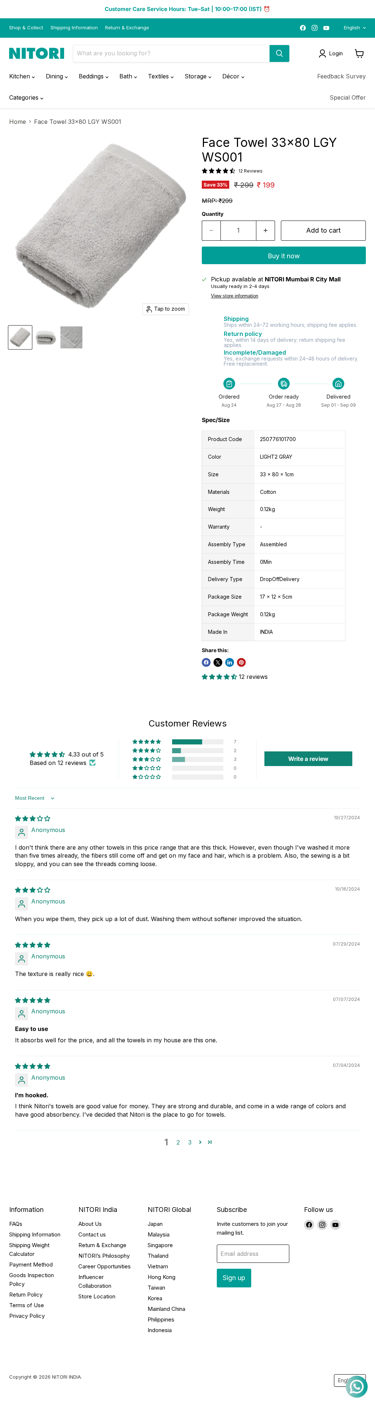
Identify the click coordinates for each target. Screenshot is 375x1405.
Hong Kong (161, 1276)
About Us (90, 1223)
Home (17, 121)
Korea (155, 1298)
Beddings (92, 76)
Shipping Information (74, 27)
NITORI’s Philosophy (104, 1255)
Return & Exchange (127, 27)
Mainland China (166, 1308)
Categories (24, 97)
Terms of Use (26, 1305)
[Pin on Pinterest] (241, 662)
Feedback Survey (341, 76)
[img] (32, 818)
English (352, 27)
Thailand (158, 1255)
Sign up (234, 1278)
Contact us (92, 1234)
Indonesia (160, 1330)
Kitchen (20, 76)
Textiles (159, 76)
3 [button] (190, 1142)
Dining (55, 76)
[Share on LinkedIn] (229, 662)
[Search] (279, 53)
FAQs (15, 1223)
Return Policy (25, 1294)
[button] (220, 676)
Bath (126, 76)
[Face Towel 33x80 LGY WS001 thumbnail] (20, 337)
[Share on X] (218, 662)
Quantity (212, 214)
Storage (196, 76)
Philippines (161, 1319)
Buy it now (284, 256)
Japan (155, 1223)
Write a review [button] (308, 758)
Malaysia (159, 1234)
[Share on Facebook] (206, 662)
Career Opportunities (104, 1266)
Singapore (160, 1245)
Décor (231, 76)
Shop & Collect (26, 27)
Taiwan (156, 1287)
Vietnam (158, 1266)
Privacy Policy (27, 1315)
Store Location (96, 1296)
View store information (234, 296)
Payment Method (31, 1264)
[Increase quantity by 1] (265, 231)
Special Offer (348, 97)
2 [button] (178, 1142)
